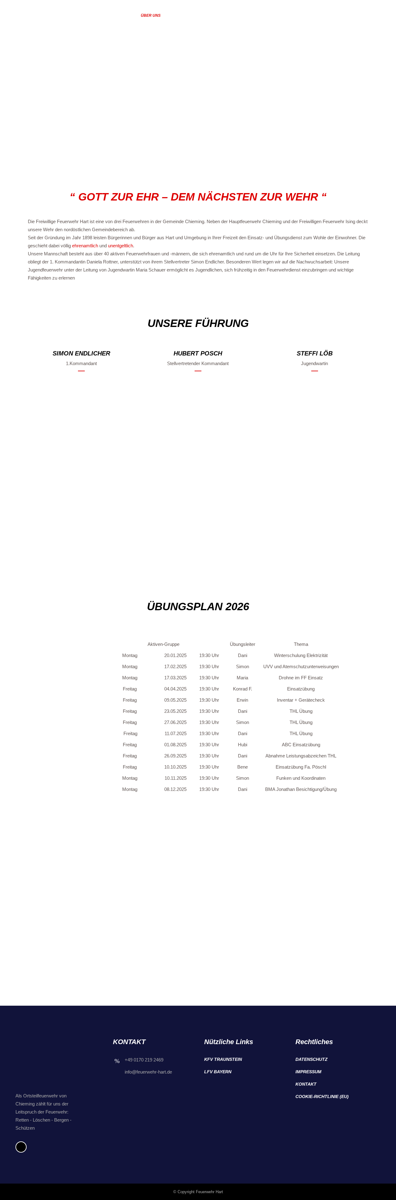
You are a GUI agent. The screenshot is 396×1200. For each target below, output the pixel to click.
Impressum (308, 1071)
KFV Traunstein (223, 1059)
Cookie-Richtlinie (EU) (322, 1096)
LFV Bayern (217, 1071)
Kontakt (305, 1084)
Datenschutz (311, 1059)
